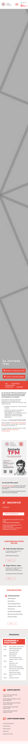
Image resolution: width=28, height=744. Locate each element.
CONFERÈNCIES (15, 383)
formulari (13, 525)
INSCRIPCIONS (9, 387)
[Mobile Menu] (16, 4)
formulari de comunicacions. (12, 522)
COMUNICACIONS (10, 385)
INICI (6, 383)
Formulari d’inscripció (8, 486)
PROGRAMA (20, 387)
